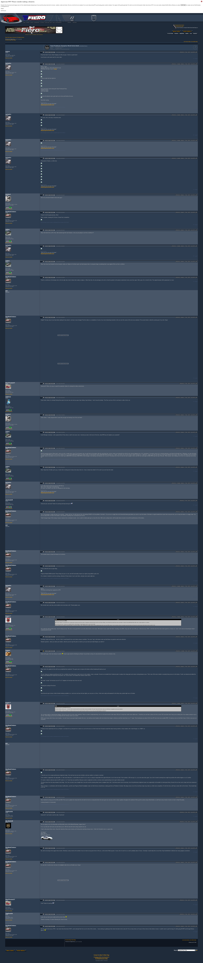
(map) (55, 69)
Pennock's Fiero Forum (179, 25)
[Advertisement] (24, 47)
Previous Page (68, 939)
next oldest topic (194, 41)
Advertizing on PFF (97, 957)
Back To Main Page (104, 955)
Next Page (74, 939)
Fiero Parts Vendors (105, 957)
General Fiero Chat (179, 26)
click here (183, 5)
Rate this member (8, 151)
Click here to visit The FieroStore (30, 34)
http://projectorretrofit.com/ (47, 104)
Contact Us (96, 955)
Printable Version (20, 37)
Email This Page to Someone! (11, 37)
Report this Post (50, 52)
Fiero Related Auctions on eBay (101, 958)
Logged (196, 58)
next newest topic (187, 41)
